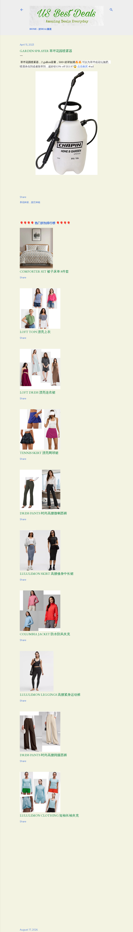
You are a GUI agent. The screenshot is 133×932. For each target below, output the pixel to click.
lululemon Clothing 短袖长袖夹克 (49, 815)
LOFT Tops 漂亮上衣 (35, 332)
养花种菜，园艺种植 (30, 202)
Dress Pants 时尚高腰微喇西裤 (43, 513)
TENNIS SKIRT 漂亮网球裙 (39, 453)
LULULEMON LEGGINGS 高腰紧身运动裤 (50, 694)
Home (33, 29)
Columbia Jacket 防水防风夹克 (45, 634)
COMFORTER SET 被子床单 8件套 (44, 271)
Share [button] (23, 197)
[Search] (111, 9)
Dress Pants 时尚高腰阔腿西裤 (43, 755)
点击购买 (82, 66)
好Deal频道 (45, 29)
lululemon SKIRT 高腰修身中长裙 (46, 574)
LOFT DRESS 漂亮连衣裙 (37, 392)
